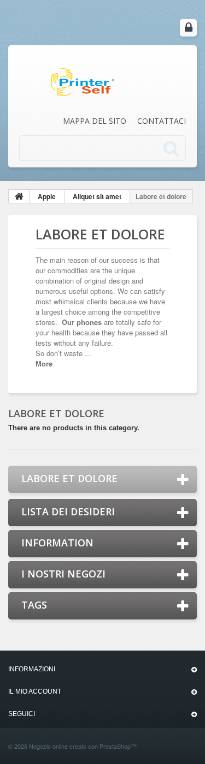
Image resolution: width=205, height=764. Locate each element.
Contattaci (161, 121)
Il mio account (34, 691)
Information (57, 542)
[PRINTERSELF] (82, 81)
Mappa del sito (94, 121)
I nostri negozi (63, 573)
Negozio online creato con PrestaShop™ (83, 746)
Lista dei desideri (68, 511)
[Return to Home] (19, 196)
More (44, 363)
